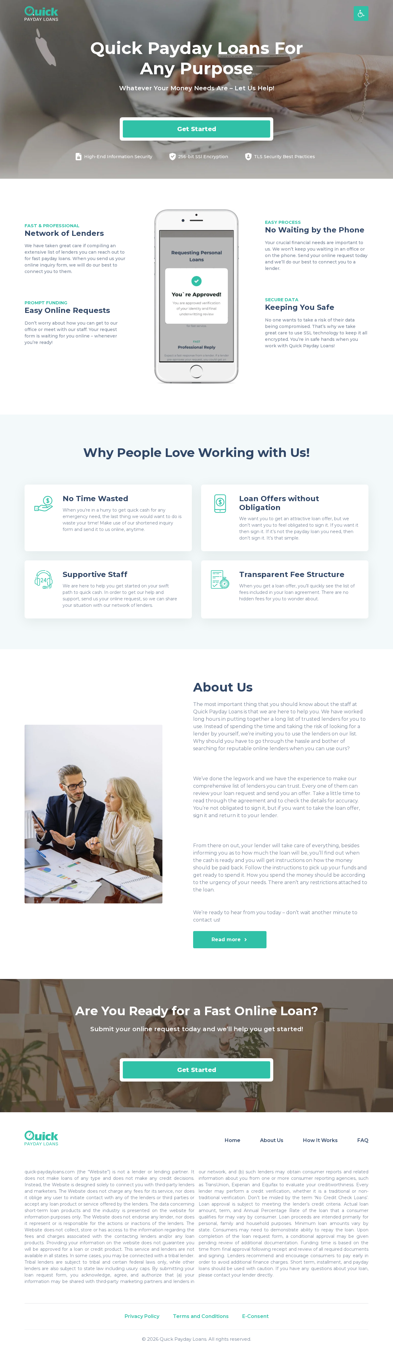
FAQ (362, 1140)
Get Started (196, 129)
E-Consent (255, 1316)
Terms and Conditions (201, 1316)
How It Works (320, 1140)
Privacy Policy (142, 1316)
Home (232, 1140)
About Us (271, 1140)
